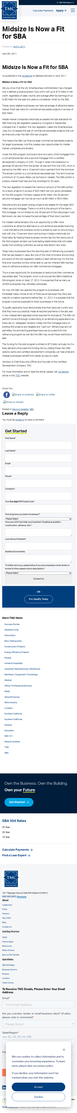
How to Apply (7, 942)
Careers (5, 914)
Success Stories (12, 624)
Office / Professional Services (18, 686)
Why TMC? (6, 918)
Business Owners (9, 970)
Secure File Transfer (10, 955)
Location (8, 708)
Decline (38, 1096)
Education (9, 731)
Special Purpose (12, 697)
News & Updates (20, 409)
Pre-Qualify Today (38, 599)
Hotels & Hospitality (13, 663)
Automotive (9, 635)
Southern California (13, 719)
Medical (8, 680)
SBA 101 (8, 736)
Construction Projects (14, 647)
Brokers (5, 974)
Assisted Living (11, 630)
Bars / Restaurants (13, 641)
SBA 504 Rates (8, 965)
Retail (7, 691)
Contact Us (7, 927)
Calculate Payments (43, 11)
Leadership (7, 905)
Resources (7, 946)
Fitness (7, 658)
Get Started (17, 802)
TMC (17, 375)
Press (4, 909)
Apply (60, 10)
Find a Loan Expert (14, 855)
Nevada (8, 725)
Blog (4, 922)
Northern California (13, 714)
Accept (38, 1086)
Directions (21, 897)
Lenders (6, 978)
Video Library (8, 983)
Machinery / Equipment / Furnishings (21, 675)
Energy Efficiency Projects (16, 652)
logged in (19, 420)
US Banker (27, 76)
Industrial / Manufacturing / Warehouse (22, 669)
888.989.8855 (9, 896)
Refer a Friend (8, 950)
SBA (32, 409)
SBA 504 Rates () (66, 3)
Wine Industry (10, 703)
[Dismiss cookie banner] (64, 1049)
